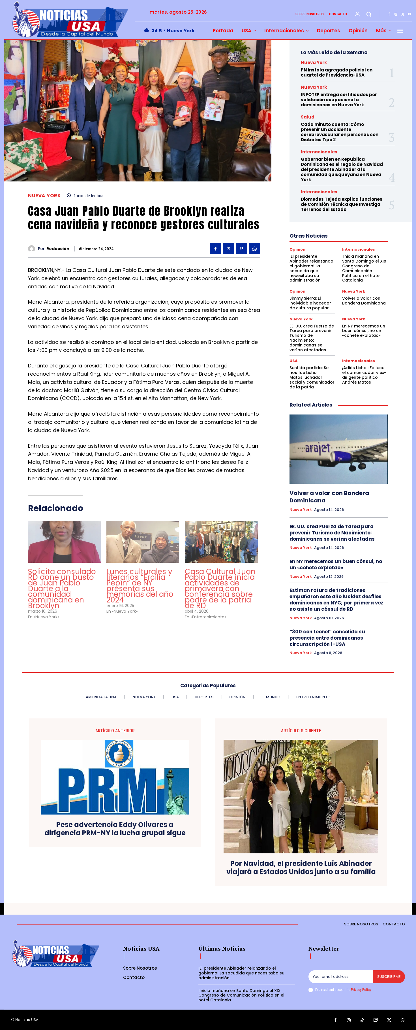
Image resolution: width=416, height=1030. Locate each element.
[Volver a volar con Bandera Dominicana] (339, 449)
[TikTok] (362, 1020)
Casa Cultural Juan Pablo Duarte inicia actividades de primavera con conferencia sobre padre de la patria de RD (220, 588)
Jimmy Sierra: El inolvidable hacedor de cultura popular (310, 303)
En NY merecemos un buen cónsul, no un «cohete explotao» (363, 331)
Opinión (297, 249)
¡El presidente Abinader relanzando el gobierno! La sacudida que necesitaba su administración (311, 268)
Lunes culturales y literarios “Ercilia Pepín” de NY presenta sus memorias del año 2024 (139, 585)
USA (294, 361)
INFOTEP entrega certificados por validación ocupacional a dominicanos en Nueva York (339, 100)
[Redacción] (33, 248)
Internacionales (319, 152)
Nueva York (44, 195)
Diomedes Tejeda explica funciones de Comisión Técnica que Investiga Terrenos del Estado (341, 204)
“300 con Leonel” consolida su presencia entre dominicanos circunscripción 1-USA (327, 638)
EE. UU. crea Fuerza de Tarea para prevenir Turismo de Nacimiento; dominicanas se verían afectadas (312, 338)
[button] (369, 14)
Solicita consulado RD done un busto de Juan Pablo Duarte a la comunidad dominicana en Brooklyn (62, 588)
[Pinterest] (241, 248)
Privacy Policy (361, 989)
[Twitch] (375, 1020)
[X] (402, 14)
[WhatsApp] (254, 248)
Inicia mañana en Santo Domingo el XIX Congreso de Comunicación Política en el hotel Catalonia (364, 268)
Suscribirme (389, 976)
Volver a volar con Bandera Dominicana (364, 300)
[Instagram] (396, 14)
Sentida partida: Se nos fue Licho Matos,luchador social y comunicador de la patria (312, 377)
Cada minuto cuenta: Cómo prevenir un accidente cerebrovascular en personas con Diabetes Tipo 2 (339, 132)
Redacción (57, 248)
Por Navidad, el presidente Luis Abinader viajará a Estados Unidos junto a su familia (301, 868)
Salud (307, 117)
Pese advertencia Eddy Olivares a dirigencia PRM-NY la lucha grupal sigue (115, 829)
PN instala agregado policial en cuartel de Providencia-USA (336, 72)
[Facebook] (389, 14)
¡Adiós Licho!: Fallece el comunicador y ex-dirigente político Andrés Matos (364, 375)
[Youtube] (409, 14)
